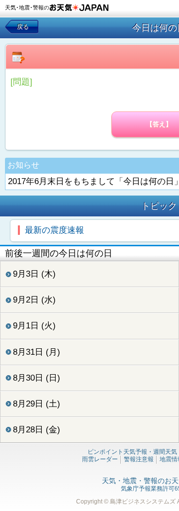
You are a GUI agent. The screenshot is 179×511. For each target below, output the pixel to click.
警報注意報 (139, 459)
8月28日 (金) (36, 429)
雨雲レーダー (100, 459)
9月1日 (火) (34, 325)
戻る (23, 26)
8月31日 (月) (36, 352)
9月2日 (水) (34, 300)
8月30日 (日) (36, 378)
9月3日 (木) (34, 274)
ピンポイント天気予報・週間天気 (132, 451)
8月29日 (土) (36, 404)
